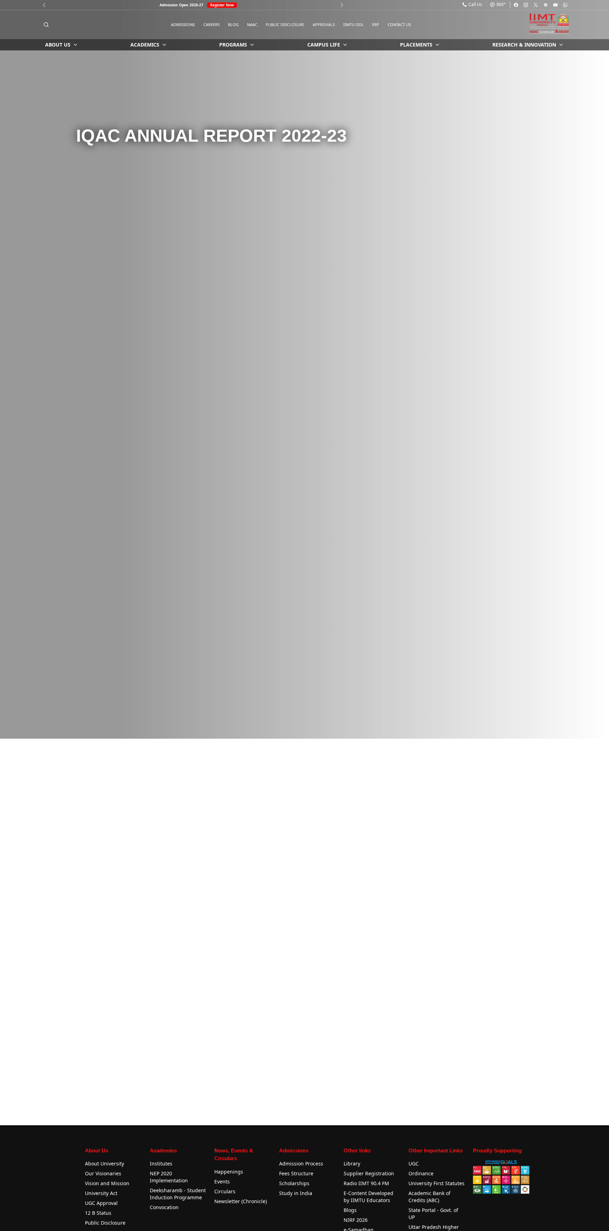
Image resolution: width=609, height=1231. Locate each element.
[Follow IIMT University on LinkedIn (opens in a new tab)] (545, 5)
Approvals (324, 24)
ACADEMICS (144, 44)
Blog (233, 24)
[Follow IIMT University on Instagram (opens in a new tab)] (526, 5)
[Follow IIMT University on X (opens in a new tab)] (535, 5)
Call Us (475, 4)
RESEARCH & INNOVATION (524, 44)
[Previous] (44, 5)
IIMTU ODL (353, 24)
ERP (375, 24)
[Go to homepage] (549, 23)
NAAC (252, 24)
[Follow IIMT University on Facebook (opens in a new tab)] (516, 5)
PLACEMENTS (416, 44)
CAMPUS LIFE (323, 44)
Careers (211, 24)
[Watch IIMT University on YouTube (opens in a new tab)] (555, 5)
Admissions (183, 24)
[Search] (46, 24)
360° (500, 4)
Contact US (399, 24)
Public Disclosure (285, 24)
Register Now (222, 4)
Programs (233, 44)
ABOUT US (57, 44)
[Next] (342, 5)
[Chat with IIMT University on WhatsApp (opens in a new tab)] (565, 5)
